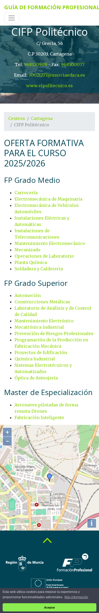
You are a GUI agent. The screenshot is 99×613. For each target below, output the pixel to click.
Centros (16, 118)
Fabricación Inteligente (39, 417)
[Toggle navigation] (11, 18)
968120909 (35, 64)
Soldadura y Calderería (39, 268)
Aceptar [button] (49, 607)
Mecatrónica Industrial (39, 327)
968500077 (72, 64)
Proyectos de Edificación (41, 352)
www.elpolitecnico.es (49, 85)
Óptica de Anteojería (36, 377)
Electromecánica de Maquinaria (48, 199)
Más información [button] (76, 597)
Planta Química (31, 262)
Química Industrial (35, 358)
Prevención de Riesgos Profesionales (54, 333)
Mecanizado (27, 249)
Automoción (28, 295)
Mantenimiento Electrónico (44, 320)
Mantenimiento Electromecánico (50, 243)
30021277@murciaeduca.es (57, 75)
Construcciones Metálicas (42, 301)
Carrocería (26, 192)
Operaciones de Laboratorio (44, 256)
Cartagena (42, 118)
